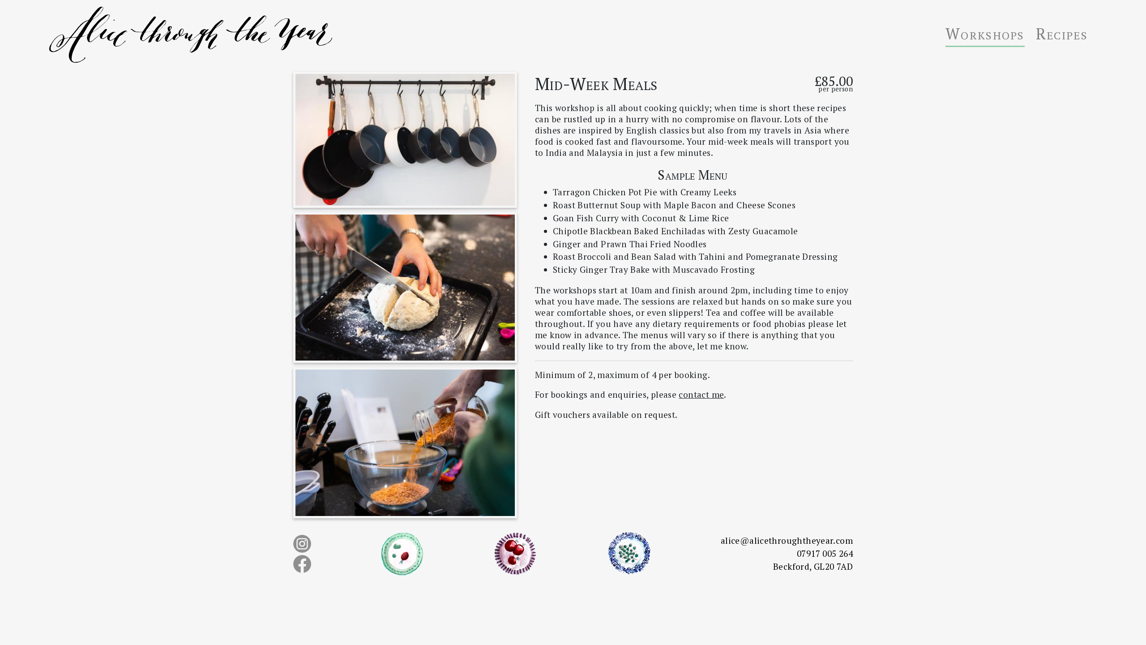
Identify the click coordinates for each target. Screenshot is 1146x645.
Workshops (985, 33)
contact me (701, 394)
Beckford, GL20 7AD (813, 566)
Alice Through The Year (295, 35)
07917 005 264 (825, 553)
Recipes (1062, 33)
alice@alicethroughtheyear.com (787, 540)
